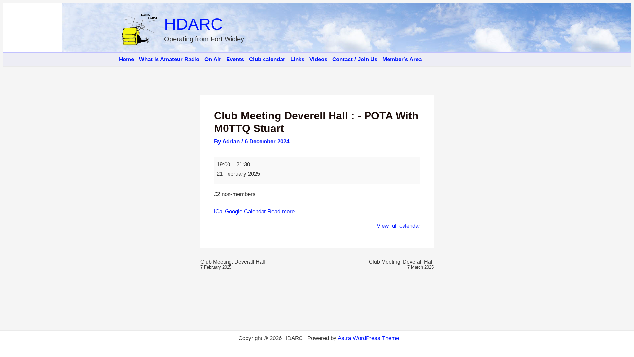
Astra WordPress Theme (368, 338)
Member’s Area (402, 59)
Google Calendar (245, 211)
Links (297, 59)
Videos (318, 59)
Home (126, 59)
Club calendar (267, 59)
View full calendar (398, 226)
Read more (281, 211)
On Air (212, 59)
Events (235, 59)
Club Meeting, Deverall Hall (232, 264)
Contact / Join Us (354, 59)
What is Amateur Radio (169, 59)
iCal (219, 211)
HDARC (193, 24)
